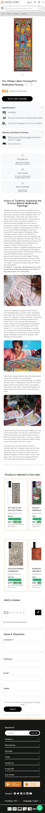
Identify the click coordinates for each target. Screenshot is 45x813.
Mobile (6, 688)
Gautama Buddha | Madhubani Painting (15, 571)
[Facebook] (15, 794)
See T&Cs (27, 164)
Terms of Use (28, 702)
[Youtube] (30, 794)
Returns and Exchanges (19, 137)
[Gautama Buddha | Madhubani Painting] (16, 565)
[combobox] (22, 8)
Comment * (9, 640)
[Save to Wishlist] (26, 85)
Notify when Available (17, 99)
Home (3, 14)
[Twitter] (18, 794)
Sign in (29, 2)
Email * (6, 673)
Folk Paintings (16, 14)
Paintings (9, 14)
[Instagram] (24, 794)
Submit (13, 709)
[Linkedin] (27, 794)
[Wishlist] (34, 2)
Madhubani (24, 14)
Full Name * (8, 659)
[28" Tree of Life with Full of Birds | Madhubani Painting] (16, 504)
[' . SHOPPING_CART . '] (39, 2)
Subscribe (34, 733)
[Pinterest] (21, 794)
